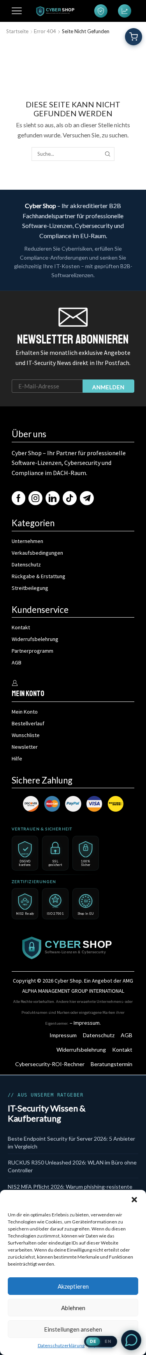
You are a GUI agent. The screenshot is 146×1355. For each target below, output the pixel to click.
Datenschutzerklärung (61, 1345)
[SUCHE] (107, 153)
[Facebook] (18, 498)
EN (108, 1341)
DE (93, 1341)
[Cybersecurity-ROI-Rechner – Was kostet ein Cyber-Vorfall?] (124, 11)
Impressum (87, 1022)
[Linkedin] (53, 498)
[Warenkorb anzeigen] (133, 36)
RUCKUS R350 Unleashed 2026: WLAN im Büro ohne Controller (72, 1166)
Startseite (17, 31)
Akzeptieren (73, 1286)
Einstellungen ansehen (73, 1329)
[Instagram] (35, 498)
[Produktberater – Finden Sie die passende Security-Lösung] (100, 11)
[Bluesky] (87, 498)
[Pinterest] (70, 498)
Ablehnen (73, 1307)
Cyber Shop (68, 980)
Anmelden (108, 387)
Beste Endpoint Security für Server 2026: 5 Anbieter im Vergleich (71, 1142)
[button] (134, 1200)
